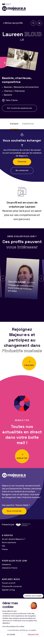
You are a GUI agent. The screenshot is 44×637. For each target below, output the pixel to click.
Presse (5, 549)
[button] (3, 278)
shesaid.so (6, 564)
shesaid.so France (9, 568)
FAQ (3, 546)
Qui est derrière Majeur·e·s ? (13, 539)
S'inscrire (22, 162)
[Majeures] (22, 8)
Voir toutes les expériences (19, 108)
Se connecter (22, 171)
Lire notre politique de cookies (13, 626)
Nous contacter (14, 511)
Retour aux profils (14, 23)
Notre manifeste (9, 543)
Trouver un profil (8, 583)
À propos (14, 124)
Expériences (28, 124)
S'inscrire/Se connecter (12, 586)
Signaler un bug (8, 590)
